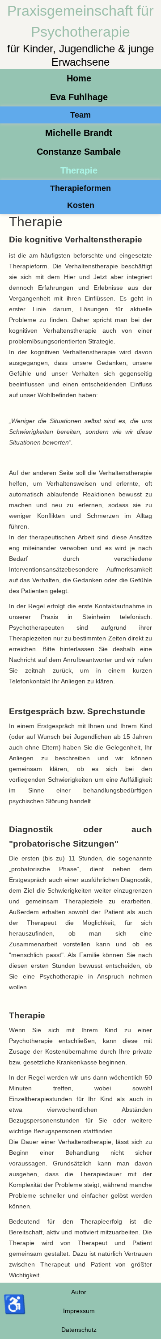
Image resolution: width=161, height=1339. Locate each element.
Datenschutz (79, 1329)
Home (79, 78)
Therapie (78, 170)
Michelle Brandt (78, 133)
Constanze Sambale (79, 152)
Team (80, 114)
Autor (78, 1292)
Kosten (80, 205)
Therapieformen (80, 188)
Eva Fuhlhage (79, 97)
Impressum (79, 1310)
